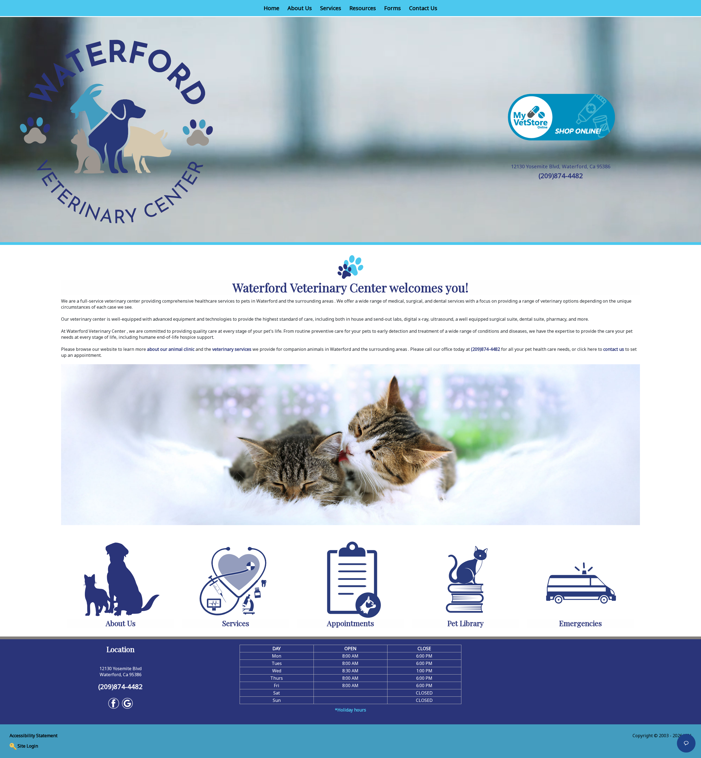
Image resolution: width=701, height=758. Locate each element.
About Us (300, 8)
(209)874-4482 (561, 175)
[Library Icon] (466, 578)
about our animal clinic (170, 349)
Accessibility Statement (34, 736)
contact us (613, 349)
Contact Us (423, 8)
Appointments (350, 623)
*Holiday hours (350, 710)
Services (330, 8)
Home (273, 8)
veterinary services (231, 349)
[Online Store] (561, 117)
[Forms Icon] (351, 578)
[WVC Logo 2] (117, 129)
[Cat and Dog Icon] (121, 578)
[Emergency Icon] (581, 578)
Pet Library (465, 623)
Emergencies (580, 623)
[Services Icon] (236, 578)
